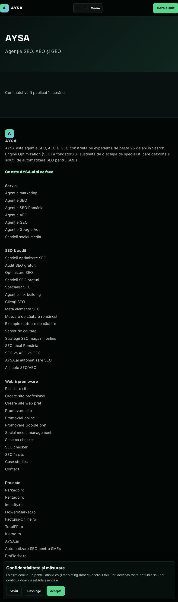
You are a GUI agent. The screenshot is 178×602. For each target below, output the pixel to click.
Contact (12, 469)
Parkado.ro (14, 490)
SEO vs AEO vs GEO (23, 353)
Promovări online (20, 418)
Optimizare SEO (19, 272)
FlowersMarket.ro (20, 512)
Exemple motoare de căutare (30, 323)
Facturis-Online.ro (20, 519)
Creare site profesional (25, 396)
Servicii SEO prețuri (22, 280)
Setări (14, 591)
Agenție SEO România (24, 207)
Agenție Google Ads (22, 229)
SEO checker (16, 447)
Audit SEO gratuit (20, 265)
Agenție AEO (16, 215)
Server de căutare (20, 331)
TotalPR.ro (14, 526)
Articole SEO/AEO (20, 367)
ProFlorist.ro (16, 555)
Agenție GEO (16, 222)
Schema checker (19, 439)
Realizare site (17, 388)
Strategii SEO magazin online (30, 338)
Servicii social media (23, 237)
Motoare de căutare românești (31, 316)
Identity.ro (14, 504)
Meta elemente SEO (22, 309)
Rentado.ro (14, 497)
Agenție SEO (16, 200)
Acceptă (55, 591)
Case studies (16, 461)
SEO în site (14, 454)
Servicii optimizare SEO (25, 258)
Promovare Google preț (26, 425)
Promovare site (18, 410)
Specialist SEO (18, 287)
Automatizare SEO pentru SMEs (33, 548)
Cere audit (166, 8)
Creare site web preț (23, 403)
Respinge (34, 591)
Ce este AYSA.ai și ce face (29, 172)
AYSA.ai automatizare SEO (28, 360)
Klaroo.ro (13, 533)
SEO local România (21, 345)
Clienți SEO (15, 301)
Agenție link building (23, 294)
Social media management (28, 432)
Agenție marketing (21, 193)
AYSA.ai (12, 541)
